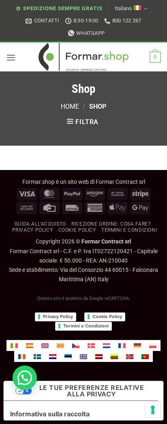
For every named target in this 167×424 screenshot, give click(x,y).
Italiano (123, 8)
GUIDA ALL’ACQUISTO (40, 224)
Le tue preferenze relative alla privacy (91, 390)
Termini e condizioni (129, 230)
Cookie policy (77, 230)
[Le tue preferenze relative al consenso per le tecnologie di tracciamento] (153, 410)
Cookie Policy (107, 316)
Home (70, 106)
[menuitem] (14, 345)
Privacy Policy (32, 230)
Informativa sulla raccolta (50, 414)
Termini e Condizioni (86, 326)
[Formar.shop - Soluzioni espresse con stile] (83, 57)
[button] (11, 57)
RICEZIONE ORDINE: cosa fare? (110, 224)
